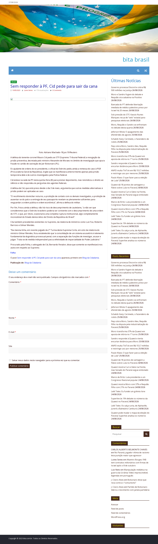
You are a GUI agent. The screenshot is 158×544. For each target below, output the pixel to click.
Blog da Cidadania (90, 257)
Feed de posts (117, 508)
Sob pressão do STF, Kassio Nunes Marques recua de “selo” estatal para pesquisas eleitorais (128, 117)
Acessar (114, 504)
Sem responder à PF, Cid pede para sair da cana (39, 257)
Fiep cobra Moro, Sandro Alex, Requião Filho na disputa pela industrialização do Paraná (129, 149)
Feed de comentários (120, 513)
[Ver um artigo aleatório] (145, 71)
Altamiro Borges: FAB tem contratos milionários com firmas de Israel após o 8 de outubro (129, 462)
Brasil (14, 82)
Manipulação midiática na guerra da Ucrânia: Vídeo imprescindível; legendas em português (129, 472)
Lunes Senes (28, 90)
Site (10, 346)
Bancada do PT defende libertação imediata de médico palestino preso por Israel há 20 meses (129, 107)
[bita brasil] (79, 6)
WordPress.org (118, 517)
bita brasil (136, 59)
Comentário (15, 282)
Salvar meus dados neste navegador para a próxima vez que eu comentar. (46, 360)
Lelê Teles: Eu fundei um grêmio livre (128, 216)
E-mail (12, 332)
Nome (12, 318)
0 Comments (56, 90)
